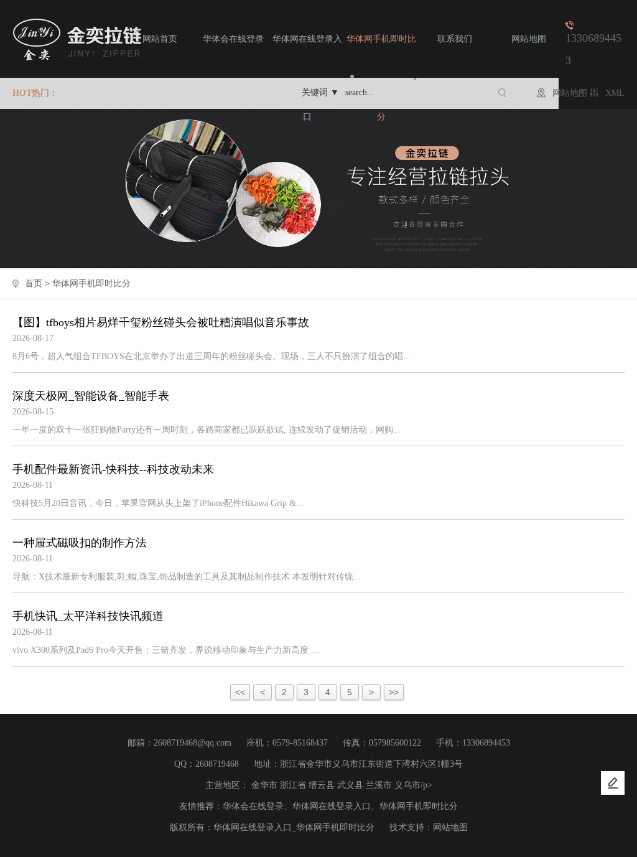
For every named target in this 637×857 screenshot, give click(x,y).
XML (615, 93)
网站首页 (159, 39)
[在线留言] (613, 783)
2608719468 (217, 764)
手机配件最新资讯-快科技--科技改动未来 (113, 469)
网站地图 (528, 39)
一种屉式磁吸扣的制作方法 (79, 542)
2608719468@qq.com (192, 742)
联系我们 (454, 39)
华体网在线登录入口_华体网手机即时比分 (293, 827)
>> (394, 692)
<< (240, 692)
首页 (33, 283)
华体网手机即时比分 (381, 77)
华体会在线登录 (233, 39)
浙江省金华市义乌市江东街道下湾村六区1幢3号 (371, 764)
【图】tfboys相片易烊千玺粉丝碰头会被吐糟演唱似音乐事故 (160, 322)
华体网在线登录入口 (307, 77)
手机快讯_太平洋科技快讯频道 (88, 616)
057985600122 (395, 742)
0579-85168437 (300, 742)
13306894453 (486, 742)
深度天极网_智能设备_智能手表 (90, 395)
